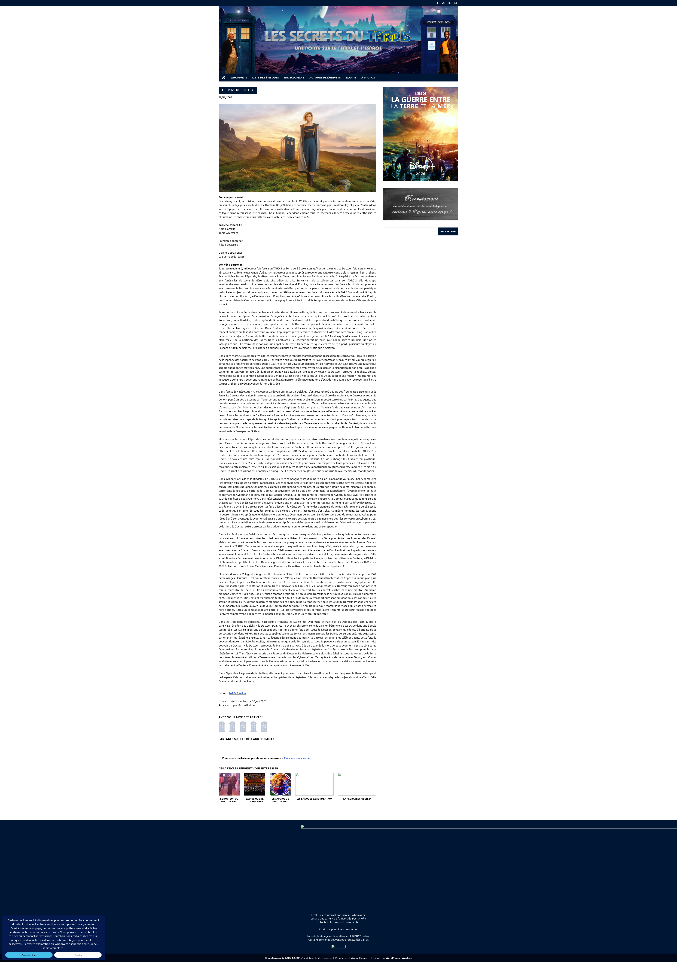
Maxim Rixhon (358, 957)
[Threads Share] (229, 745)
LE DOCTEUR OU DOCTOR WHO (229, 800)
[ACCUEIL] (223, 77)
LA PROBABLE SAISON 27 (357, 798)
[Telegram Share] (237, 745)
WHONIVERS (239, 77)
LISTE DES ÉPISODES (265, 77)
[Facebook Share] (222, 745)
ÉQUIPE (351, 77)
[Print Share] (267, 745)
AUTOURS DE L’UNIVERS (325, 77)
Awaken (406, 957)
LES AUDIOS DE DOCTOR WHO (280, 800)
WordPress (392, 957)
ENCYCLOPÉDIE (294, 77)
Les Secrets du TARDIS (281, 957)
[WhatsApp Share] (252, 745)
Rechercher (448, 231)
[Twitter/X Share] (244, 745)
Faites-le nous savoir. (297, 758)
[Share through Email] (260, 745)
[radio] (220, 726)
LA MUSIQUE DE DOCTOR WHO (255, 800)
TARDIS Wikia (237, 693)
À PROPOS (368, 77)
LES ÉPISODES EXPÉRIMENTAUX (314, 798)
